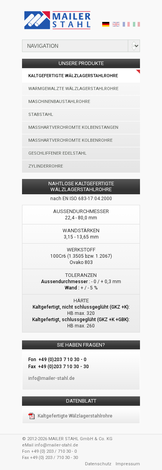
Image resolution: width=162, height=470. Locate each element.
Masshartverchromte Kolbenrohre (70, 140)
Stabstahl (40, 114)
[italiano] (136, 25)
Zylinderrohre (45, 166)
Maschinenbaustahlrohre (59, 101)
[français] (126, 25)
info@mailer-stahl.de (56, 445)
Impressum (128, 463)
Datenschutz (98, 463)
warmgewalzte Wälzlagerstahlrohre (73, 88)
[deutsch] (105, 25)
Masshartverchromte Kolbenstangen (73, 127)
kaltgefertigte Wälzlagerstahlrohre (73, 75)
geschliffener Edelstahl (57, 153)
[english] (116, 25)
